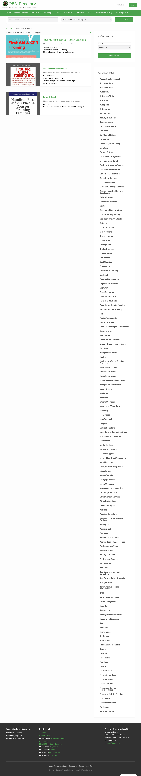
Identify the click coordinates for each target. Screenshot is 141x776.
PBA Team (80, 13)
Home (9, 13)
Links (58, 13)
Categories (35, 13)
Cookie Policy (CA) (86, 766)
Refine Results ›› (114, 56)
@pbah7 (48, 747)
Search (124, 20)
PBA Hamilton (49, 752)
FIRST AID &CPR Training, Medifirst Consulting (64, 40)
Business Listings (60, 766)
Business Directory (21, 13)
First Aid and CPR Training (52, 44)
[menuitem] (120, 4)
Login (133, 5)
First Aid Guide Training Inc (55, 68)
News (90, 13)
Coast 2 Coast (49, 97)
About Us (42, 733)
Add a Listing (121, 5)
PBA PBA (48, 755)
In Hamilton (68, 13)
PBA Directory (22, 3)
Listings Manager (65, 44)
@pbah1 (47, 749)
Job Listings (47, 13)
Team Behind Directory (104, 13)
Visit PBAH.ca (44, 735)
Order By (101, 44)
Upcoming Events (122, 13)
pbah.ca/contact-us (112, 743)
